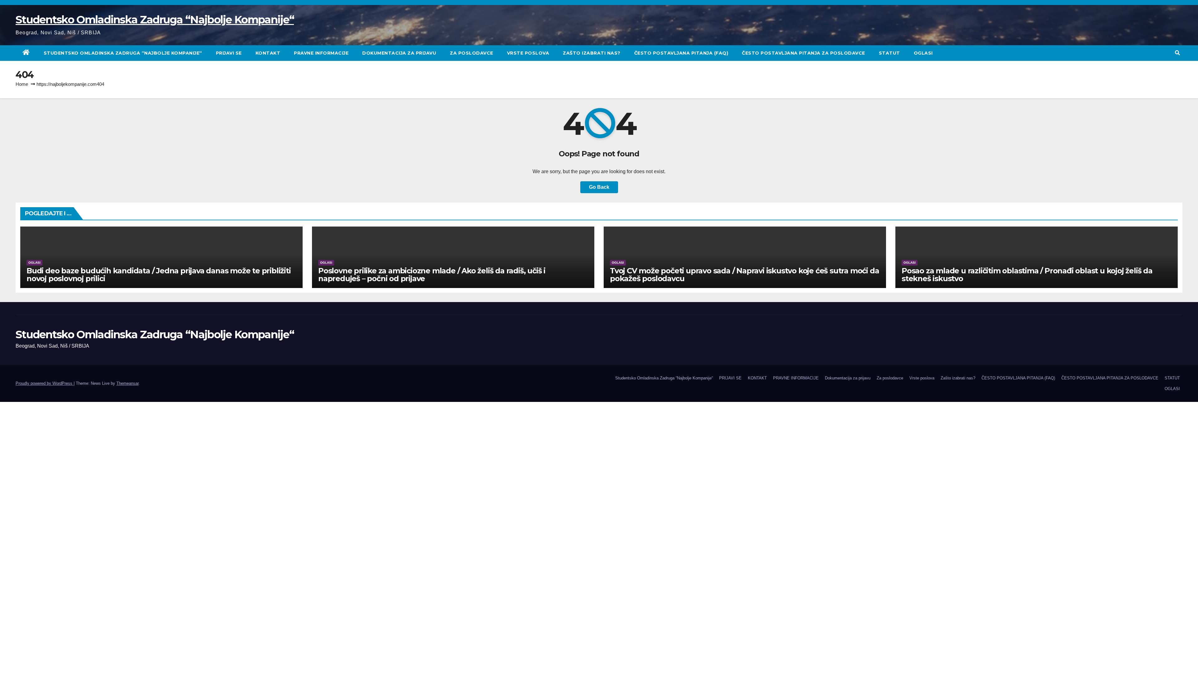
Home (22, 84)
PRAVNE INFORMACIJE (321, 53)
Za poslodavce (471, 53)
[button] (1177, 53)
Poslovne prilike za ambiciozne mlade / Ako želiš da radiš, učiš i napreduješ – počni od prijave (431, 274)
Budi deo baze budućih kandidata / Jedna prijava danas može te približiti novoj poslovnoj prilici (159, 274)
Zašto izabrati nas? (592, 53)
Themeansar (127, 383)
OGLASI (923, 53)
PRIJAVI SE (229, 53)
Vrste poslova (528, 53)
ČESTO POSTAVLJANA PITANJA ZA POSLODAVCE (803, 53)
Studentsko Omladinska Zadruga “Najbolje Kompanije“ (155, 19)
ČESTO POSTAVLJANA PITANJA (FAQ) (681, 53)
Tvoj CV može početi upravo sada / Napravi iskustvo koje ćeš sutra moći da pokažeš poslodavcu (744, 274)
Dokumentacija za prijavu (399, 53)
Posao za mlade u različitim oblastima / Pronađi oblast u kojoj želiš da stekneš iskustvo (1027, 274)
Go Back (599, 187)
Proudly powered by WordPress (45, 383)
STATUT (889, 53)
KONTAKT (268, 53)
